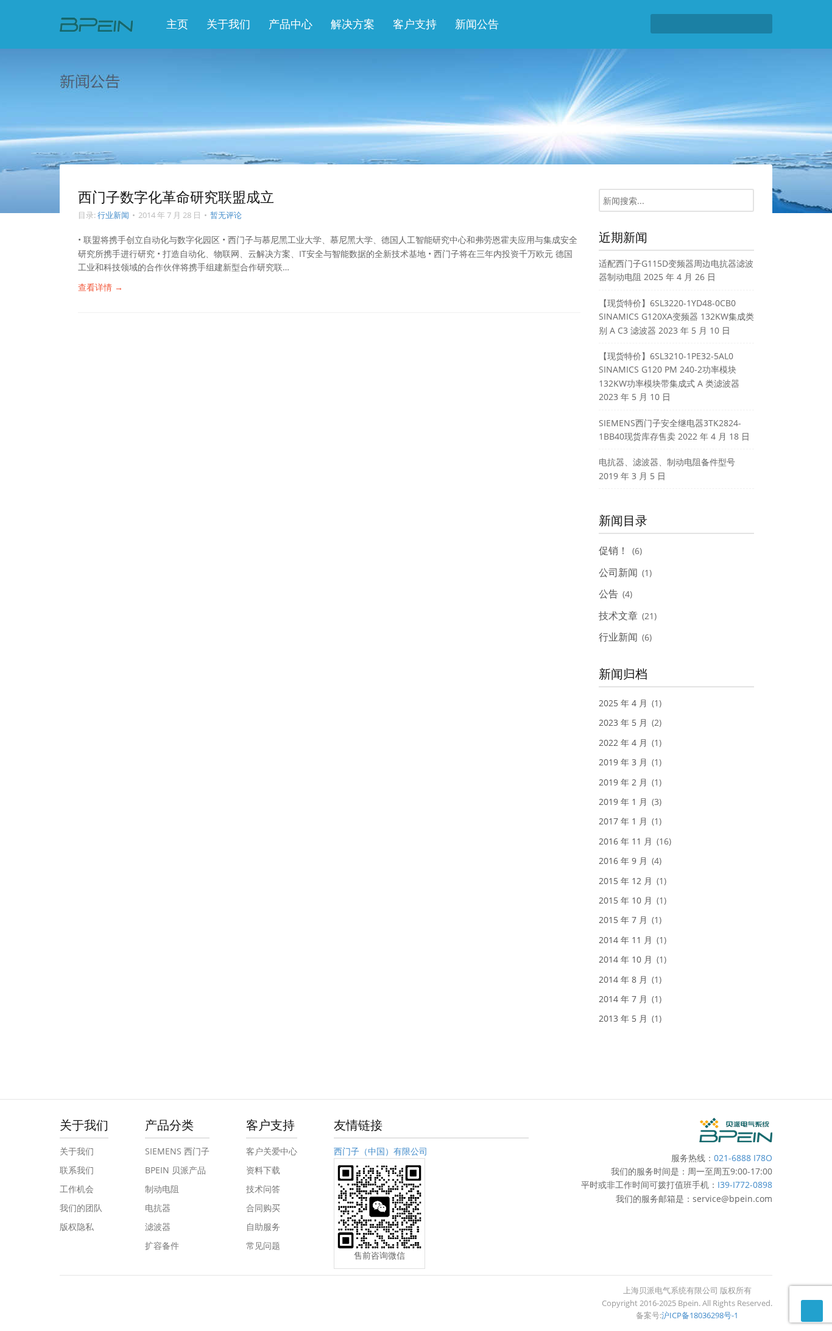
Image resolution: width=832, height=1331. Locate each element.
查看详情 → (100, 287)
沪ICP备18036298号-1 (699, 1315)
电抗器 (158, 1207)
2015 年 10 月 (625, 900)
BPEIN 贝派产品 (175, 1170)
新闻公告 (477, 23)
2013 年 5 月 (623, 1018)
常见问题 (263, 1245)
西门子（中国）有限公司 (381, 1151)
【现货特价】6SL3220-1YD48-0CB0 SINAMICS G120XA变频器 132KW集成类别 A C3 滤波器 (676, 316)
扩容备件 (162, 1245)
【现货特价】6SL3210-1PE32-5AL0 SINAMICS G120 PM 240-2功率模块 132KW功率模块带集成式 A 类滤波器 (669, 369)
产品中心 (290, 23)
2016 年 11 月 (625, 841)
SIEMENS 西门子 (177, 1151)
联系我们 (77, 1170)
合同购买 (263, 1207)
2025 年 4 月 (623, 703)
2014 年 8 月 (623, 979)
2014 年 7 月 (623, 999)
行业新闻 (113, 214)
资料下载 (263, 1170)
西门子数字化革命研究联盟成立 (176, 196)
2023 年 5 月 (623, 722)
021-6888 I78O (743, 1158)
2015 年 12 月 (625, 881)
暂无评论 (226, 214)
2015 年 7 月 (623, 919)
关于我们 (228, 23)
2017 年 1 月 (623, 821)
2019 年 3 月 (623, 762)
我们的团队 (81, 1207)
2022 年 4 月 (623, 742)
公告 (608, 593)
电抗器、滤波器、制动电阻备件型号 (667, 462)
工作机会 (77, 1189)
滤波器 (158, 1226)
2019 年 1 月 (623, 801)
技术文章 (618, 615)
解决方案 (353, 23)
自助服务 (263, 1226)
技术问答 (263, 1189)
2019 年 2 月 (623, 782)
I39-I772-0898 (744, 1184)
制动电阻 (162, 1189)
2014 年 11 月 (625, 940)
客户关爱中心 (271, 1151)
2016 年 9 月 (623, 860)
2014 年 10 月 (625, 959)
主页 (177, 23)
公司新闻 (618, 572)
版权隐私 (77, 1226)
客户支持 (415, 23)
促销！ (613, 550)
